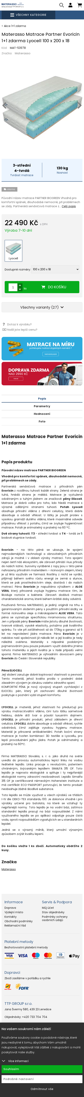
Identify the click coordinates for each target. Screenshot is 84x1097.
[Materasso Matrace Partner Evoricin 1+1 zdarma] (42, 107)
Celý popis (69, 206)
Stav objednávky (53, 912)
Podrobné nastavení (19, 1079)
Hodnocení (42, 414)
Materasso (22, 53)
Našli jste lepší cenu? (22, 330)
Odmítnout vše (42, 1089)
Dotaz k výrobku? (19, 324)
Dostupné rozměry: (18, 269)
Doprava (10, 908)
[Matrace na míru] (42, 348)
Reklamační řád (15, 925)
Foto (42, 421)
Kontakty (10, 917)
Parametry (42, 406)
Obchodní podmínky (18, 921)
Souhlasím (11, 1069)
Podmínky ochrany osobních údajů (55, 918)
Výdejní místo (13, 912)
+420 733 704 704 (34, 1017)
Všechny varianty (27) (40, 307)
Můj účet (48, 908)
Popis (42, 399)
